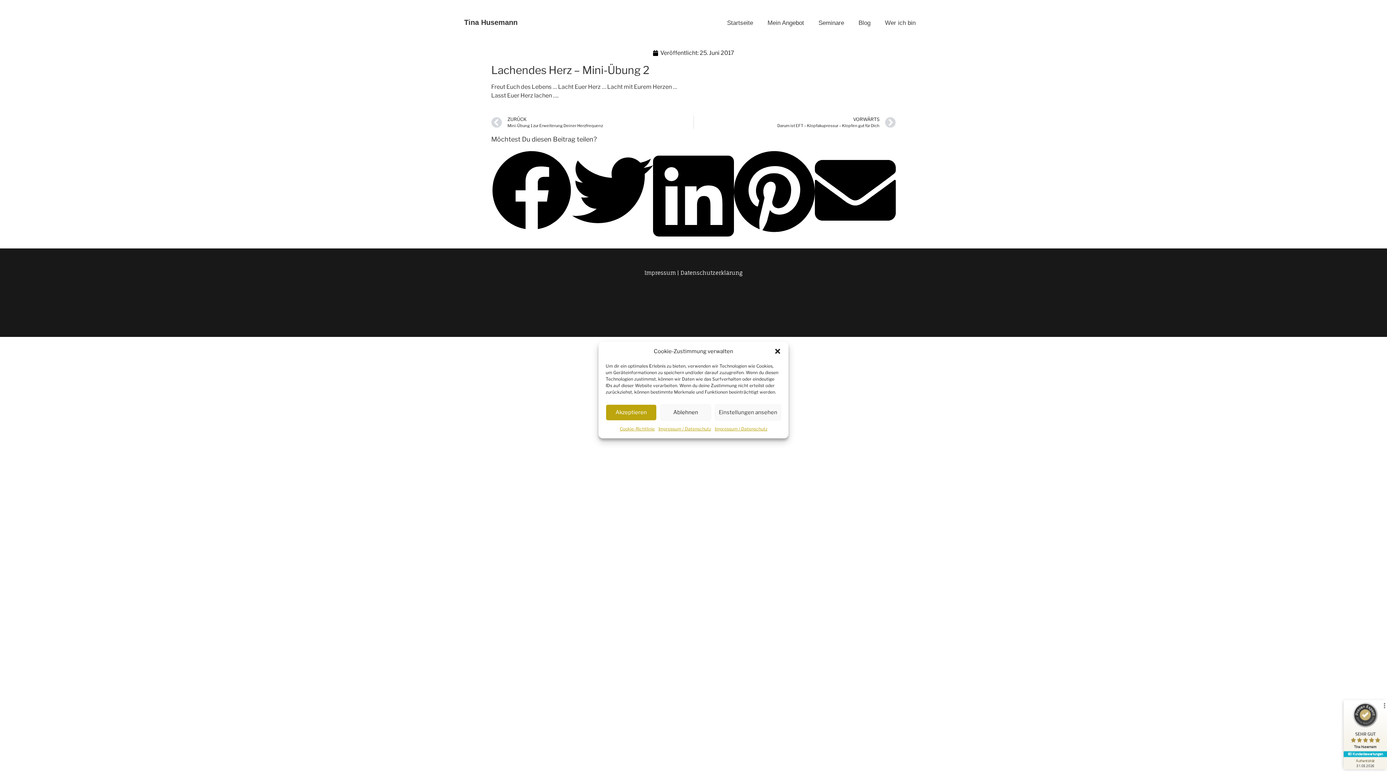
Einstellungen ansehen (748, 412)
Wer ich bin (900, 23)
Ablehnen (685, 412)
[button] (777, 351)
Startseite (740, 23)
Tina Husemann (491, 22)
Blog (864, 23)
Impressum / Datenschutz (684, 428)
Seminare (831, 23)
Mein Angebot (786, 23)
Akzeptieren (631, 412)
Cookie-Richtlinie (637, 428)
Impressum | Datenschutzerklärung (693, 272)
